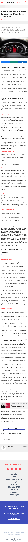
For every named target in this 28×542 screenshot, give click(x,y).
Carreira (14, 474)
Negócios (14, 489)
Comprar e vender (15, 6)
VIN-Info (22, 319)
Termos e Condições (19, 532)
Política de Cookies (8, 532)
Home (2, 6)
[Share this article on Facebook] (5, 62)
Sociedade (14, 492)
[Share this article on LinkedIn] (22, 62)
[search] (25, 2)
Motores (7, 6)
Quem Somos (11, 528)
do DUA (16, 325)
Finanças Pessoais (14, 479)
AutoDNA (13, 319)
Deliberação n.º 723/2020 (17, 346)
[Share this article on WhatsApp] (14, 62)
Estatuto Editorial (21, 528)
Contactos (4, 528)
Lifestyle (14, 482)
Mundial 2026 (14, 487)
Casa (14, 477)
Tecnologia (14, 495)
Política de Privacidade (14, 534)
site (14, 272)
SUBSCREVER (14, 518)
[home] (14, 2)
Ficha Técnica (14, 530)
